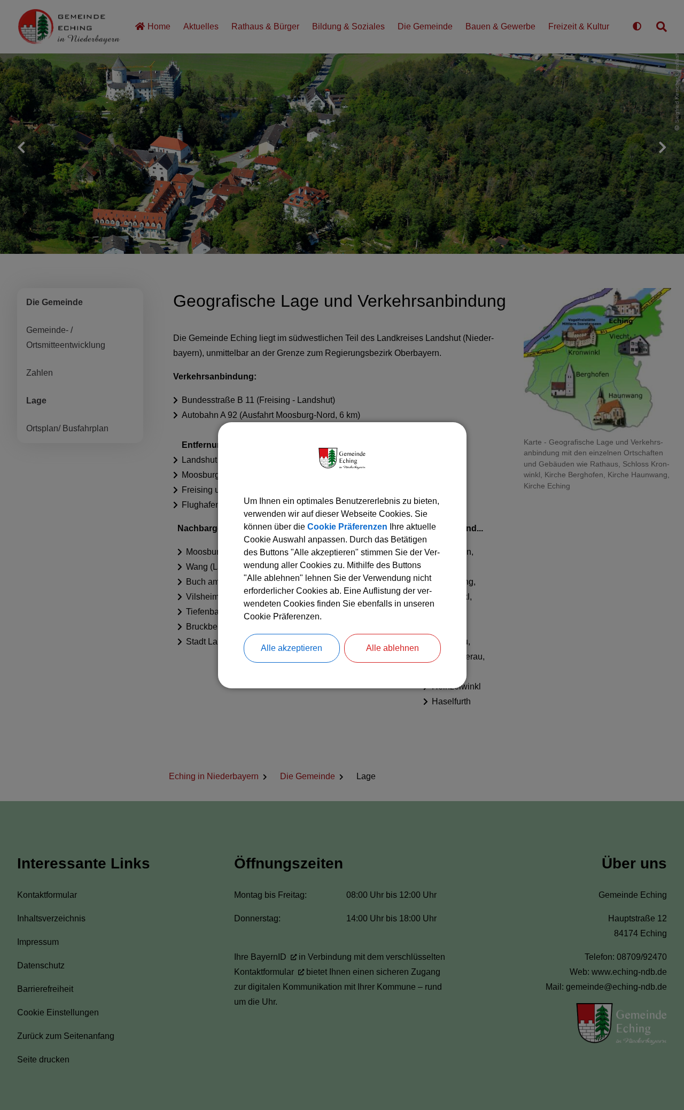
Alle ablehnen (392, 648)
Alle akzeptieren (291, 648)
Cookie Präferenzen (347, 526)
